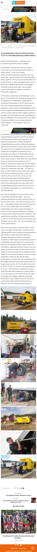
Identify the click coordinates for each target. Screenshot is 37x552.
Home (2, 45)
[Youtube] (21, 545)
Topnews (9, 45)
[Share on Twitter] (19, 488)
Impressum (14, 548)
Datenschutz (22, 548)
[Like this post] (15, 488)
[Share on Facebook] (17, 488)
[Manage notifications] (32, 548)
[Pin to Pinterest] (21, 488)
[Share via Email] (23, 488)
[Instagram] (18, 545)
